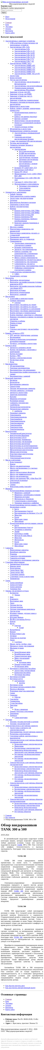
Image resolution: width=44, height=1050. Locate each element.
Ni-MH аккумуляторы (27, 153)
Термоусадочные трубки (23, 127)
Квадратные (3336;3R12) (23, 170)
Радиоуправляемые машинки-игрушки (25, 491)
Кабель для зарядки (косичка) (25, 117)
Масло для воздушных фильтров (22, 472)
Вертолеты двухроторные (20, 280)
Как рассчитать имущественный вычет (20, 988)
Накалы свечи (15, 566)
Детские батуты (16, 605)
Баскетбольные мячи (22, 652)
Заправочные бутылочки (19, 564)
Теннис (17, 595)
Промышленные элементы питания (23, 131)
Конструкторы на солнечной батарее (24, 448)
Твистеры (13, 705)
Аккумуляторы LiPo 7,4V (24, 61)
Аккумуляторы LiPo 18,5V (24, 55)
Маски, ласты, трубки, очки (20, 644)
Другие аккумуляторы (18, 80)
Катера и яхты (10, 345)
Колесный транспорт (13, 378)
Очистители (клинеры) (19, 480)
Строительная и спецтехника (25, 501)
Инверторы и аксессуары (19, 106)
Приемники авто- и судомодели (22, 239)
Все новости (10, 817)
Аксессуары (14, 76)
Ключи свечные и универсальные (23, 313)
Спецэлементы (24, 188)
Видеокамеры (15, 337)
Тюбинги (13, 715)
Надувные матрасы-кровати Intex (23, 687)
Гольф (21, 628)
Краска (12, 464)
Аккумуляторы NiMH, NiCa (20, 63)
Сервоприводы (16, 241)
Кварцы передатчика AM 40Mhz (26, 213)
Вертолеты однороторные (20, 292)
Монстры (18, 515)
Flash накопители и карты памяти (23, 196)
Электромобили (16, 419)
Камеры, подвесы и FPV (14, 333)
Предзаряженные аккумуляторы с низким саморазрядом (28, 164)
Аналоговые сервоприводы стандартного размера (25, 244)
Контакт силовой (21, 119)
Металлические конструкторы (21, 450)
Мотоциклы (19, 540)
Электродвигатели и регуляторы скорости (21, 726)
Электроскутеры (16, 427)
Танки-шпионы (16, 587)
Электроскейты (16, 425)
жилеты (22, 683)
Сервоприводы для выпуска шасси (27, 260)
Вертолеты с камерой (18, 294)
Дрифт (17, 531)
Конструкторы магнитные (20, 444)
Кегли (12, 623)
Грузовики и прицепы (22, 529)
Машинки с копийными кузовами (27, 495)
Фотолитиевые (24, 190)
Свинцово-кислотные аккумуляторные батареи (24, 138)
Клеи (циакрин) (16, 462)
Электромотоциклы (17, 421)
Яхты (12, 362)
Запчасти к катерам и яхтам (20, 348)
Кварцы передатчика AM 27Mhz (26, 211)
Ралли (16, 517)
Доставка (9, 27)
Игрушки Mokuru (16, 617)
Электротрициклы (17, 429)
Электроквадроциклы (18, 417)
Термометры (15, 579)
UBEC (16, 274)
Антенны (13, 200)
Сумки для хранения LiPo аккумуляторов (26, 141)
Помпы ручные (16, 323)
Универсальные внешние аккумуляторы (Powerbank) (24, 89)
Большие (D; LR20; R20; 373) (25, 168)
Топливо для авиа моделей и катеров (24, 722)
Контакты (9, 31)
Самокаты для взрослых (19, 403)
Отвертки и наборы (17, 321)
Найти (4, 13)
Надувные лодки (16, 685)
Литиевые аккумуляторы (28, 159)
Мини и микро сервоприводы (25, 258)
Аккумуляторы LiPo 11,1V (24, 51)
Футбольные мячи (21, 666)
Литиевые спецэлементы (28, 186)
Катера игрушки (16, 354)
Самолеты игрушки (17, 558)
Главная (8, 23)
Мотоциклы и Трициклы (24, 499)
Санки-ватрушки (21, 718)
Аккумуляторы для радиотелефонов (28, 86)
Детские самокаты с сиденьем (21, 390)
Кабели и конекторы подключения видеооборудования (23, 340)
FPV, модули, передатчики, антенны (24, 335)
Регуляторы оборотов (22, 812)
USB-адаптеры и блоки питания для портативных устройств (24, 44)
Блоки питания (16, 78)
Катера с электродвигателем (21, 358)
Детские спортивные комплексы (22, 609)
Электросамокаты (17, 423)
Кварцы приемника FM (23, 217)
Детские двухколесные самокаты (22, 388)
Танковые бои (15, 589)
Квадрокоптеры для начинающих (23, 370)
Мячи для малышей (21, 658)
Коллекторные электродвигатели (27, 748)
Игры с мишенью (21, 709)
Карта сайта (10, 33)
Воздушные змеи (16, 601)
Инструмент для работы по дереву (23, 305)
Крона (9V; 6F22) (21, 172)
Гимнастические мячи (22, 656)
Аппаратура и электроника (15, 192)
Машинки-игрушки (22, 497)
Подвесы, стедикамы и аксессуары (23, 343)
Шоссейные (19, 521)
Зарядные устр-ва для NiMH (21, 94)
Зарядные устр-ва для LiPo (20, 92)
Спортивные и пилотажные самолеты (24, 560)
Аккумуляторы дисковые (28, 157)
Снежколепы (15, 701)
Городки (17, 626)
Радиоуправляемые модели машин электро (26, 523)
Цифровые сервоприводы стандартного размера (24, 269)
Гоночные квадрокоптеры (20, 368)
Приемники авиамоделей (19, 237)
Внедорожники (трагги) (23, 511)
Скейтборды (15, 405)
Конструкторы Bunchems (19, 435)
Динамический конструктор (21, 433)
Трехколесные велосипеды (20, 407)
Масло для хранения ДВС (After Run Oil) (25, 478)
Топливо (8, 720)
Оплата (8, 29)
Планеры (13, 554)
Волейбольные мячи (22, 654)
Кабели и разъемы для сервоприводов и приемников (26, 252)
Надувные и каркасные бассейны (23, 668)
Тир (11, 707)
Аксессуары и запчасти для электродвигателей (20, 729)
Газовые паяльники (17, 301)
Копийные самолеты (18, 552)
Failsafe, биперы (16, 194)
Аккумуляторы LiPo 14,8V (24, 53)
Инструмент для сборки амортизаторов (25, 311)
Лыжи (12, 640)
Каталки (13, 397)
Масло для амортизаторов (20, 466)
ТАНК (19, 845)
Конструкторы (11, 431)
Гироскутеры (15, 386)
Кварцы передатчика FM (24, 215)
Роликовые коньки (17, 401)
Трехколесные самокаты (19, 409)
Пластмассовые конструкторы (21, 454)
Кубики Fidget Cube (17, 634)
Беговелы (13, 380)
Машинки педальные (18, 399)
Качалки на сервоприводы (24, 256)
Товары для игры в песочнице (21, 711)
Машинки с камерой (22, 493)
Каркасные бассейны (22, 673)
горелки (17, 303)
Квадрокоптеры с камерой (20, 376)
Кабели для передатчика (19, 206)
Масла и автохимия (12, 460)
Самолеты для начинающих (20, 556)
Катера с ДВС (15, 356)
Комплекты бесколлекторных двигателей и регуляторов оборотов (28, 751)
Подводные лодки (17, 360)
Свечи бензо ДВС (17, 570)
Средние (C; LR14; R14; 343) (25, 182)
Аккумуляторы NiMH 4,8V (24, 65)
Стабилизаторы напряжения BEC (23, 272)
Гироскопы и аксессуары (19, 204)
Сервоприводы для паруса (24, 264)
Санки (12, 693)
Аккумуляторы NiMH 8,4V (24, 70)
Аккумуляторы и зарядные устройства (20, 41)
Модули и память (16, 227)
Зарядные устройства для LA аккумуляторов (21, 97)
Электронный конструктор (20, 458)
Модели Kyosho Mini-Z (23, 536)
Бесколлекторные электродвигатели (28, 744)
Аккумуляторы (20, 149)
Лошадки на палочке (18, 638)
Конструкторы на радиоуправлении (23, 446)
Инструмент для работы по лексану (23, 307)
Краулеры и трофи (21, 534)
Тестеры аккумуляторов (19, 143)
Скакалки (13, 695)
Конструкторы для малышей (21, 442)
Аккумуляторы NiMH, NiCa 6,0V (27, 74)
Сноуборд (18, 642)
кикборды (18, 411)
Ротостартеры (15, 568)
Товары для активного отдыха (17, 591)
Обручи (17, 697)
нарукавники (19, 681)
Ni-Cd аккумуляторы (27, 151)
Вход (7, 17)
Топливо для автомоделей (20, 724)
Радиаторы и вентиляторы (20, 734)
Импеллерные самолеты (19, 550)
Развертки (14, 325)
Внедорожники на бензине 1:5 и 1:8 (28, 513)
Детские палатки (16, 607)
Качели (12, 621)
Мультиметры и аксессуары (20, 129)
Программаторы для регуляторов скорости (26, 732)
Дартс (12, 603)
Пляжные (18, 660)
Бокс (12, 597)
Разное (12, 327)
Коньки (13, 632)
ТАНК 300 (18, 891)
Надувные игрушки (17, 677)
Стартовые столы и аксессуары (22, 576)
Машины (8, 489)
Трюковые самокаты (18, 413)
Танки (7, 581)
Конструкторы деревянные (20, 440)
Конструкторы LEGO (18, 437)
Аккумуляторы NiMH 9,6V (24, 72)
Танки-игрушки (16, 585)
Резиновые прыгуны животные (22, 691)
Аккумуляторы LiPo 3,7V (24, 59)
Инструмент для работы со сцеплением (25, 309)
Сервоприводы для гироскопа (25, 262)
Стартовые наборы (17, 574)
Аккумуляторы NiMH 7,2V (24, 67)
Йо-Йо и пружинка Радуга (20, 619)
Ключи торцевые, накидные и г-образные (26, 315)
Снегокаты (14, 699)
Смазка (12, 484)
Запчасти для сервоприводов (25, 249)
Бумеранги (14, 599)
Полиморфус (15, 482)
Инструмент (10, 296)
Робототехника (16, 456)
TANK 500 (18, 937)
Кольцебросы (15, 630)
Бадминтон (14, 593)
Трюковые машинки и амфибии (26, 503)
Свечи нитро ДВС (17, 572)
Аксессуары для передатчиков (21, 198)
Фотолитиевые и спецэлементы (26, 184)
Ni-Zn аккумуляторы (27, 155)
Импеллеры (18, 746)
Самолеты (9, 548)
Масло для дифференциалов (21, 474)
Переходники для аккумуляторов (27, 121)
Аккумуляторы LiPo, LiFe (20, 47)
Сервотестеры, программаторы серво (28, 266)
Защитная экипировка (18, 395)
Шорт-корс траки (21, 519)
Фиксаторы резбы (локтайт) (20, 487)
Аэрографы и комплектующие (21, 298)
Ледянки (13, 636)
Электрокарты (15, 415)
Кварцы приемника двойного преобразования (25, 220)
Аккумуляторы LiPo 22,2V (24, 57)
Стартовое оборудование (15, 562)
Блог (7, 25)
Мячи (12, 650)
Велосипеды (15, 382)
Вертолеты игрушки (18, 290)
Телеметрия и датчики (18, 276)
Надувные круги (16, 679)
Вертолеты (9, 278)
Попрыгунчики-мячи (22, 664)
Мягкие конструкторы (18, 452)
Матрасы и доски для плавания (22, 646)
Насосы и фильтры (17, 689)
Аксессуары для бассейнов (24, 670)
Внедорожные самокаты (19, 384)
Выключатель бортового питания (23, 202)
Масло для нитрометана (19, 476)
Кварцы (13, 209)
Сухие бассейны (16, 703)
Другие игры (15, 611)
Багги (16, 509)
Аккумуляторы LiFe (22, 49)
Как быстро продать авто (15, 986)
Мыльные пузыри (17, 648)
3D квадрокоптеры (17, 366)
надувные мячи (25, 662)
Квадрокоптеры (11, 364)
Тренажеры (14, 713)
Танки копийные (16, 583)
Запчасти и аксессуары (19, 392)
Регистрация (10, 19)
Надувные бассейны (22, 675)
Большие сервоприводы (23, 247)
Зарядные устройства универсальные (24, 100)
